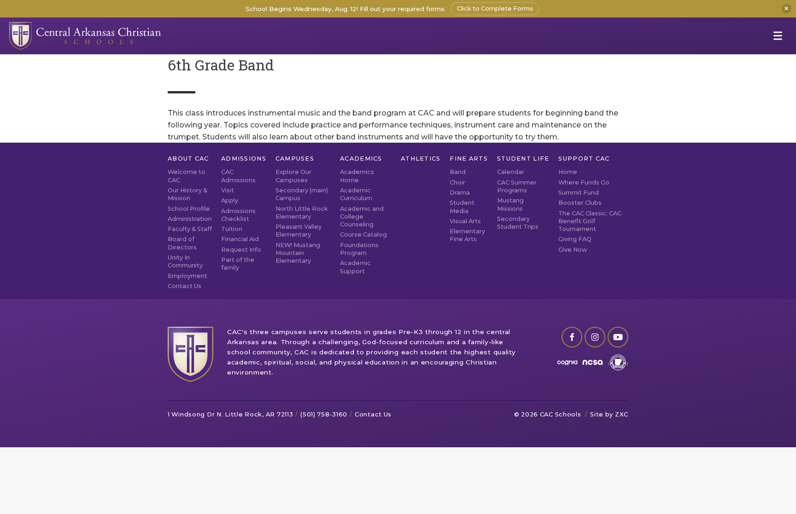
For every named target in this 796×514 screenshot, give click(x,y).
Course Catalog (363, 234)
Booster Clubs (580, 202)
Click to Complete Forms (495, 8)
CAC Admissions (238, 175)
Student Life (523, 158)
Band (458, 171)
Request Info (241, 249)
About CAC (188, 158)
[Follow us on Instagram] (595, 337)
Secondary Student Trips (517, 222)
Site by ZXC (609, 414)
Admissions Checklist (238, 215)
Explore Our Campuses (293, 175)
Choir (457, 182)
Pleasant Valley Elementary (298, 230)
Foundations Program (359, 249)
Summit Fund (578, 192)
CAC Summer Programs (517, 186)
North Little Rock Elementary (301, 212)
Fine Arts (469, 158)
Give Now (572, 249)
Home (567, 171)
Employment (187, 275)
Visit (227, 190)
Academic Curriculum (356, 194)
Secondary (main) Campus (301, 194)
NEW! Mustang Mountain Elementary (297, 253)
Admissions (243, 158)
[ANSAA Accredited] (618, 362)
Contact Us (184, 286)
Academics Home (357, 175)
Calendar (510, 171)
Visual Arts (465, 221)
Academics (361, 158)
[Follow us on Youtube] (618, 337)
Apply (229, 200)
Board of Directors (182, 243)
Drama (460, 192)
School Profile (189, 208)
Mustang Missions (510, 204)
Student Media (462, 206)
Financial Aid (240, 239)
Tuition (231, 228)
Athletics (421, 158)
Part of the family (237, 263)
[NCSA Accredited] (592, 362)
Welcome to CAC (186, 175)
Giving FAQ (574, 239)
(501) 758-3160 (323, 414)
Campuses (294, 158)
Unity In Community (185, 261)
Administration (190, 218)
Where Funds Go (583, 182)
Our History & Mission (187, 194)
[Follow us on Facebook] (572, 337)
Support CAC (583, 158)
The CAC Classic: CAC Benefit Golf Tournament (589, 221)
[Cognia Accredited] (567, 362)
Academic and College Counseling (362, 216)
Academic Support (355, 267)
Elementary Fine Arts (467, 235)
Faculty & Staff (190, 228)
